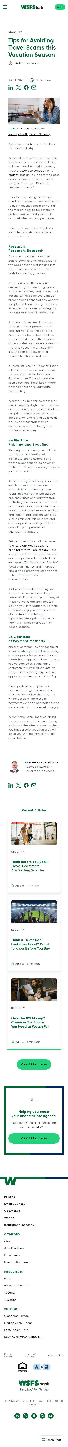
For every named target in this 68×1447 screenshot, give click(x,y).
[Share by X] (18, 87)
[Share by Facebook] (26, 87)
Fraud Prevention (33, 128)
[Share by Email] (33, 87)
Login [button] (60, 7)
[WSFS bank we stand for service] (34, 1385)
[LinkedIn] (17, 1416)
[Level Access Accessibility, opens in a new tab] (41, 1367)
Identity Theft (17, 134)
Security (15, 32)
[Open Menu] (5, 7)
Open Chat (51, 1441)
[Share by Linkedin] (10, 87)
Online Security (39, 134)
